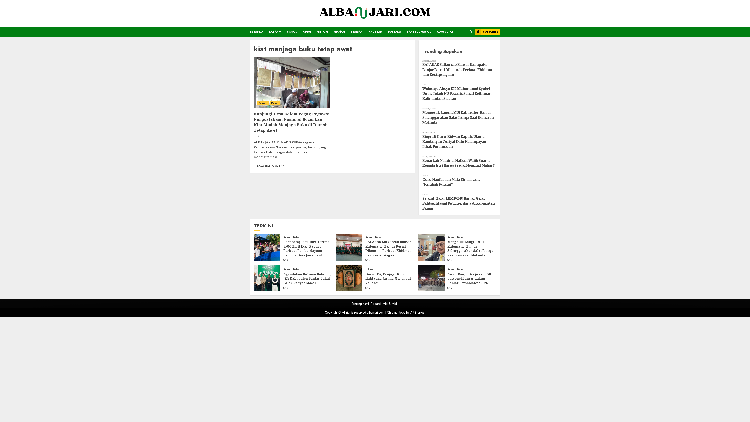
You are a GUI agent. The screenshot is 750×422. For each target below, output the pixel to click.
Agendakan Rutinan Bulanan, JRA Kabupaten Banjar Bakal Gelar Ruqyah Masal (307, 278)
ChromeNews (396, 312)
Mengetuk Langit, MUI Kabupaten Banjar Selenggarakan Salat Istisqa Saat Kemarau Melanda (458, 117)
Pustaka (394, 32)
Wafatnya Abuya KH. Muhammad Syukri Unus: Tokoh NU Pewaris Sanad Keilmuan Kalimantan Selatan (456, 93)
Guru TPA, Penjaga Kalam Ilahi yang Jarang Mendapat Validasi (388, 278)
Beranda (256, 32)
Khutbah (375, 32)
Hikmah (339, 32)
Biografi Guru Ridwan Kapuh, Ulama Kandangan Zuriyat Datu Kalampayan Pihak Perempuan (454, 141)
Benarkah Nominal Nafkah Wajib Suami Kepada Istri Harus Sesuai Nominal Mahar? (458, 163)
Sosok (292, 32)
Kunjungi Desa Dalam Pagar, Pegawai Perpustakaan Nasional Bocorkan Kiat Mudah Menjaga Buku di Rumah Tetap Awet (291, 122)
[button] (470, 31)
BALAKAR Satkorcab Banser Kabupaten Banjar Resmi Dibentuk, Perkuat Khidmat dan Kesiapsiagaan (457, 69)
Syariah (357, 32)
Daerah (262, 103)
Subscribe (490, 32)
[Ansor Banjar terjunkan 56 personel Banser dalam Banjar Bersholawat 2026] (431, 278)
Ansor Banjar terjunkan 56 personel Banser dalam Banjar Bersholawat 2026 (469, 278)
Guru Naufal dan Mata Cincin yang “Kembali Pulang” (451, 182)
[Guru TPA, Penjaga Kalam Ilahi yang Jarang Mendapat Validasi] (349, 278)
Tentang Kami (360, 303)
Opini (307, 32)
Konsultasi (445, 32)
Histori (322, 32)
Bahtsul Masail (419, 32)
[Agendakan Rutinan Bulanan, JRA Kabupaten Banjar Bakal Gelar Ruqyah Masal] (267, 278)
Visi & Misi (390, 303)
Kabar (273, 32)
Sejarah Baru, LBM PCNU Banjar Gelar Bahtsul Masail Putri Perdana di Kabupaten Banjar (458, 203)
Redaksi (376, 303)
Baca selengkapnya (270, 166)
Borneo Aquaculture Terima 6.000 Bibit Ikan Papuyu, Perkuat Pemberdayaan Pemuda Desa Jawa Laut (306, 248)
